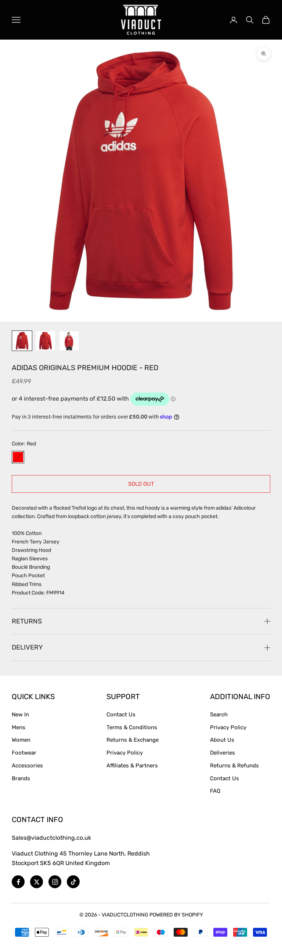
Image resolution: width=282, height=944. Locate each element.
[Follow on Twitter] (36, 881)
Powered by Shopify (176, 915)
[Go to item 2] (45, 340)
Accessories (27, 765)
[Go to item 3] (69, 340)
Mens (18, 727)
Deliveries (222, 752)
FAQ (215, 791)
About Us (222, 740)
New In (20, 714)
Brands (21, 778)
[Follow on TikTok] (73, 881)
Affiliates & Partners (132, 765)
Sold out (141, 484)
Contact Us (120, 714)
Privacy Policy (124, 752)
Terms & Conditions (131, 727)
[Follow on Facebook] (18, 881)
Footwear (24, 752)
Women (21, 740)
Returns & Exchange (132, 740)
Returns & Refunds (234, 765)
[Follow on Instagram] (54, 881)
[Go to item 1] (22, 340)
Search (219, 714)
